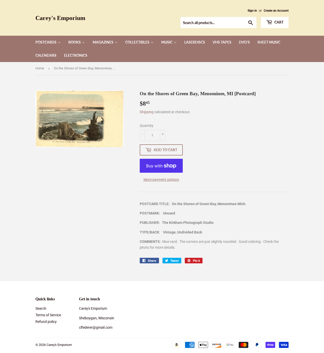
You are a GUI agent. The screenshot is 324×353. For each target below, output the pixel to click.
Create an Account (276, 10)
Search (40, 308)
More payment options (161, 180)
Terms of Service (48, 315)
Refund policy (46, 322)
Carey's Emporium (60, 17)
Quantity (146, 126)
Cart (279, 22)
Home (39, 68)
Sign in (252, 10)
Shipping (146, 112)
